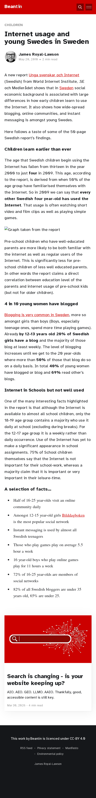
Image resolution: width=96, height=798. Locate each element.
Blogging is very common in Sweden (36, 314)
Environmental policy (50, 754)
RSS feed (26, 748)
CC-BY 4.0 (77, 739)
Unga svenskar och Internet (54, 75)
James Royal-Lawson (39, 54)
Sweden (66, 87)
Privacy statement (49, 748)
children (13, 25)
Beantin (36, 739)
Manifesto (71, 748)
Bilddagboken (73, 515)
